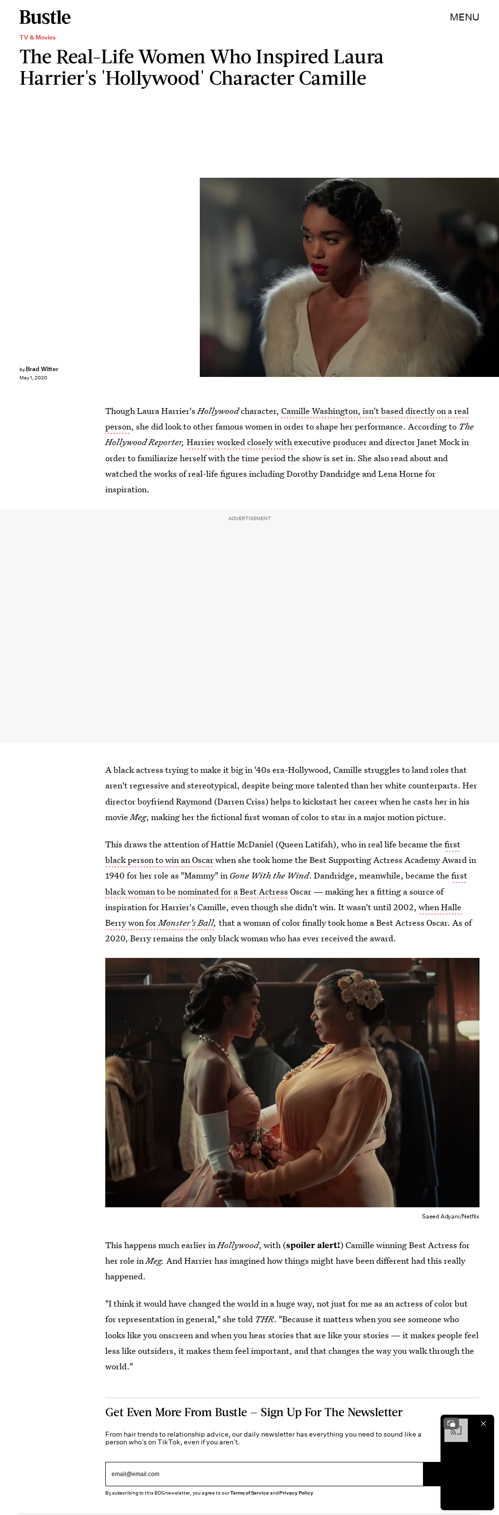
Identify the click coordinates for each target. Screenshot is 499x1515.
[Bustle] (45, 17)
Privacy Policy (296, 1493)
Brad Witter (42, 369)
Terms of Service (249, 1493)
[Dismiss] (483, 1423)
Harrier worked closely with (240, 442)
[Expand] (451, 1423)
